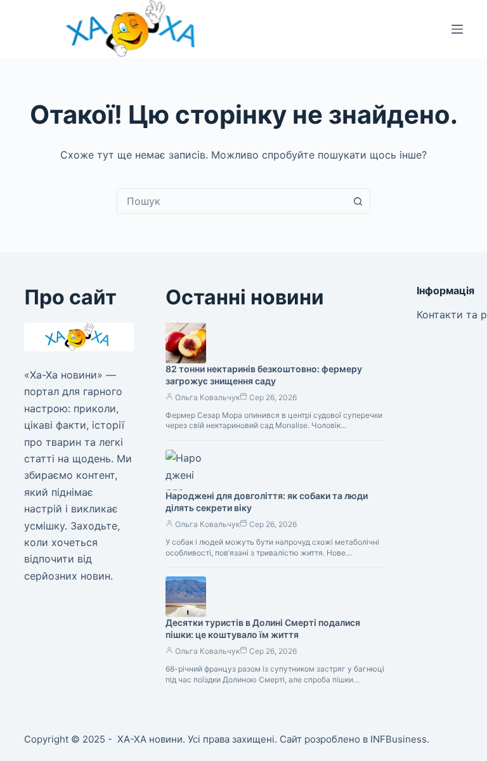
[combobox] (231, 201)
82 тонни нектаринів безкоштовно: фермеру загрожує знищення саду (264, 374)
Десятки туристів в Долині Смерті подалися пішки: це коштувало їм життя (263, 628)
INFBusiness (398, 739)
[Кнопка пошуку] (358, 201)
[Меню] (457, 29)
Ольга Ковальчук (207, 397)
